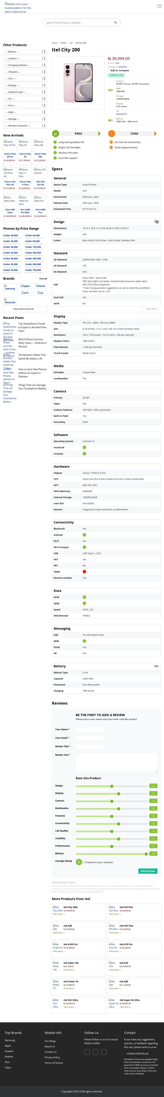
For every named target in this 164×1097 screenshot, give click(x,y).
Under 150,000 (33, 246)
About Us (50, 1046)
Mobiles (123, 66)
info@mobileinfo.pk (138, 1053)
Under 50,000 (10, 269)
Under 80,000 (32, 241)
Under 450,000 (33, 258)
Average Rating (63, 860)
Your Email (62, 737)
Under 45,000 (10, 264)
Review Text (62, 754)
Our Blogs (50, 1041)
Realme (9, 1056)
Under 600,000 (33, 264)
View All (43, 278)
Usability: (60, 838)
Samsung (10, 1040)
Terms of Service (54, 1062)
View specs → (59, 913)
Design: (59, 785)
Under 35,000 (10, 252)
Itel (87, 899)
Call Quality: (62, 830)
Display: (59, 793)
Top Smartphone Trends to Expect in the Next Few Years (32, 327)
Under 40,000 (10, 258)
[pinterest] (104, 1051)
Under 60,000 (32, 235)
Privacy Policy (52, 1057)
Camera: (59, 800)
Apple (8, 1045)
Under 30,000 (10, 246)
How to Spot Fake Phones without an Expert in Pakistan (32, 373)
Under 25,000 (10, 241)
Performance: (62, 845)
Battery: (59, 853)
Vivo (7, 1062)
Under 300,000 (33, 252)
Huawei (9, 1051)
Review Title (62, 746)
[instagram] (95, 1051)
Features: (60, 815)
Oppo (8, 1067)
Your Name (62, 729)
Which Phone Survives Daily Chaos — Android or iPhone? (32, 343)
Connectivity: (62, 823)
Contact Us (51, 1051)
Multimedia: (62, 808)
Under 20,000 (10, 235)
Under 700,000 (33, 269)
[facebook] (87, 1051)
